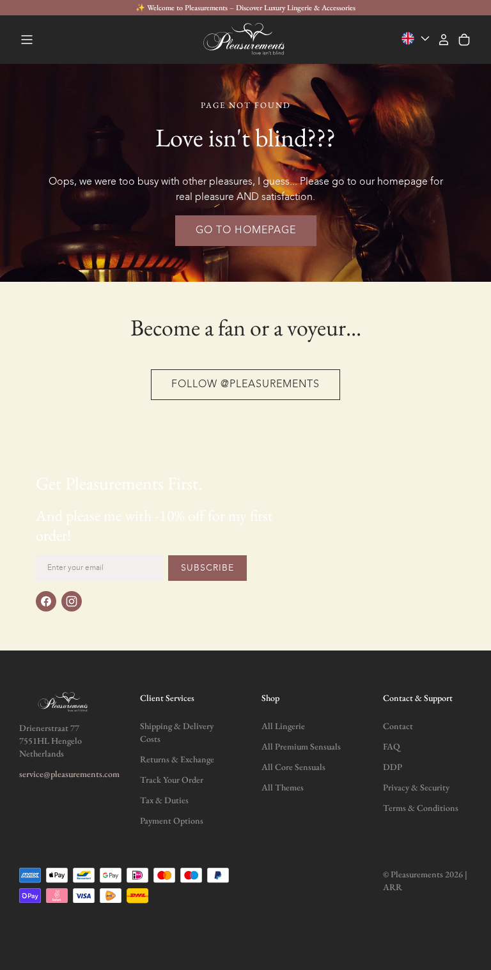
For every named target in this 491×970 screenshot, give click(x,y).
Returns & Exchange (177, 759)
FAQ (391, 746)
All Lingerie (283, 726)
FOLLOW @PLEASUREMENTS (245, 385)
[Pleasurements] (245, 40)
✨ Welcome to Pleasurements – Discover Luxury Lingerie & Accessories (245, 8)
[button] (27, 39)
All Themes (282, 787)
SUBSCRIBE (207, 568)
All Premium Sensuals (301, 746)
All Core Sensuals (293, 767)
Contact (398, 726)
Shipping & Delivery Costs (177, 732)
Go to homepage (246, 231)
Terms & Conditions (420, 807)
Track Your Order (171, 779)
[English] (417, 38)
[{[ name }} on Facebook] (46, 601)
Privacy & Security (416, 787)
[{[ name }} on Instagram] (71, 601)
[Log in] (443, 39)
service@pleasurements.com (69, 774)
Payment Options (171, 820)
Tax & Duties (164, 800)
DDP (392, 767)
